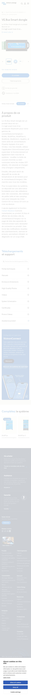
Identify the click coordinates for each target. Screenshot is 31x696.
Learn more (6, 677)
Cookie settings (16, 692)
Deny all (15, 687)
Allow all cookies (15, 682)
